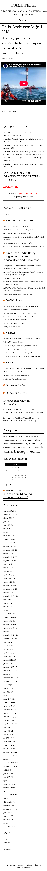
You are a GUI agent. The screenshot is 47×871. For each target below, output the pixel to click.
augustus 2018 (8, 638)
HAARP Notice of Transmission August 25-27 (19, 230)
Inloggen (6, 839)
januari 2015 (7, 791)
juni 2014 (6, 816)
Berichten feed (8, 842)
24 (12, 477)
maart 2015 (7, 784)
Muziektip (24, 444)
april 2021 (6, 532)
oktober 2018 (8, 631)
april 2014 (6, 823)
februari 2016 (8, 745)
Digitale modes (22, 440)
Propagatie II (14, 447)
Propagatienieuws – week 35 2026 (15, 349)
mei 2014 (6, 819)
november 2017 (8, 670)
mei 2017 (6, 692)
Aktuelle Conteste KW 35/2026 (14, 323)
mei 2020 (6, 571)
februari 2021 (8, 539)
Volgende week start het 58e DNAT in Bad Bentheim (21, 356)
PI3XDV (32, 443)
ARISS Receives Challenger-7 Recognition (18, 294)
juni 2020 (6, 567)
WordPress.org (8, 849)
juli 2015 (6, 770)
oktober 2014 (8, 802)
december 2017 (8, 667)
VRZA (10, 363)
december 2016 (8, 709)
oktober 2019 (8, 592)
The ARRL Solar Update (11, 278)
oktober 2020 (8, 553)
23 (9, 477)
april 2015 (6, 780)
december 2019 (8, 585)
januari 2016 (7, 748)
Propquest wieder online (11, 326)
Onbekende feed (16, 385)
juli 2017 (6, 685)
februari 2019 (8, 617)
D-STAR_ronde (21, 436)
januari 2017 (7, 706)
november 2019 (8, 589)
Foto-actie (40, 439)
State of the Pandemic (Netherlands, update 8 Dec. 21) (22, 145)
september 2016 (8, 720)
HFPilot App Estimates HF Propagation (17, 226)
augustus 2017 (8, 681)
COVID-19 (11, 436)
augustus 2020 (8, 560)
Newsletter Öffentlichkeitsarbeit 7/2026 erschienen (20, 306)
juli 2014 (6, 812)
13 (22, 473)
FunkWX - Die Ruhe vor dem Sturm (16, 310)
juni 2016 (6, 731)
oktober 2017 (8, 674)
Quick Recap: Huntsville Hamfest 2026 (16, 233)
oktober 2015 (8, 759)
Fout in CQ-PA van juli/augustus (14, 379)
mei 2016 (6, 734)
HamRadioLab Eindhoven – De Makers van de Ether (21, 338)
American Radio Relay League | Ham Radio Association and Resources (21, 257)
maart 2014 (7, 827)
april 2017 (6, 695)
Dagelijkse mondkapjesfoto (10, 440)
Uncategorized (11, 111)
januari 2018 (7, 663)
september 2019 (8, 596)
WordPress (28, 865)
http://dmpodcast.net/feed (23, 196)
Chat (4, 436)
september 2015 (8, 763)
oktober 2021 (8, 518)
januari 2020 (7, 582)
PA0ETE (12, 59)
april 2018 (6, 653)
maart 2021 (7, 535)
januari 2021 (7, 543)
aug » (12, 484)
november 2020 (8, 550)
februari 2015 (8, 787)
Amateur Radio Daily (20, 221)
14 (25, 473)
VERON (11, 333)
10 (12, 473)
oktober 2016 (8, 716)
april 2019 (6, 610)
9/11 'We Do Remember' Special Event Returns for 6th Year (23, 246)
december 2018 (8, 624)
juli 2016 (6, 727)
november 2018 (8, 628)
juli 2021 (6, 521)
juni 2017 (6, 688)
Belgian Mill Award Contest (13, 342)
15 (6, 475)
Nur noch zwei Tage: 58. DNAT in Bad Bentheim (20, 313)
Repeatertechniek (23, 447)
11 (16, 473)
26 (19, 477)
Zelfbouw (37, 452)
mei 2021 (6, 528)
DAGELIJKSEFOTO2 (33, 436)
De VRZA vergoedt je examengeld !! (16, 375)
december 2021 (8, 511)
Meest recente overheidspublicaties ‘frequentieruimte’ (17, 494)
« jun (6, 484)
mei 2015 (6, 777)
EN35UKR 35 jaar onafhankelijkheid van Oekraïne (20, 346)
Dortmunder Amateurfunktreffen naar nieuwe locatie (21, 372)
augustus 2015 (8, 766)
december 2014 (8, 795)
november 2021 (8, 514)
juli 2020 (6, 564)
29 (6, 480)
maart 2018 (7, 656)
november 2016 (8, 713)
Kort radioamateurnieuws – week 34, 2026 (18, 353)
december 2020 (8, 546)
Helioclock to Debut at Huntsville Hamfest (18, 243)
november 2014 (8, 798)
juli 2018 (6, 642)
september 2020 (8, 557)
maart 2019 (7, 614)
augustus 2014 (8, 809)
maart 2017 (7, 699)
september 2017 (8, 677)
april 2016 (6, 738)
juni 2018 (6, 646)
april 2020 (6, 575)
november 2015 (8, 756)
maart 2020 (7, 578)
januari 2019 (7, 621)
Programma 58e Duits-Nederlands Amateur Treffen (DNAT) (24, 368)
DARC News (14, 301)
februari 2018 (8, 660)
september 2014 (8, 805)
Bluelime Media (26, 867)
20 (22, 475)
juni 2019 (6, 603)
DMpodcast (31, 440)
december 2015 (8, 752)
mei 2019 (6, 606)
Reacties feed (7, 846)
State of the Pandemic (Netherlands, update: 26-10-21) (22, 164)
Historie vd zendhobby (12, 443)
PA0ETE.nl (23, 6)
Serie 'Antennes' (34, 447)
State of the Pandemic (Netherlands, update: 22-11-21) (22, 158)
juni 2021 (6, 525)
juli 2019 (6, 599)
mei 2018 (6, 649)
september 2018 (8, 635)
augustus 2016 (8, 724)
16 (9, 475)
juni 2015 (6, 773)
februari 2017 (8, 702)
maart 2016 (7, 741)
